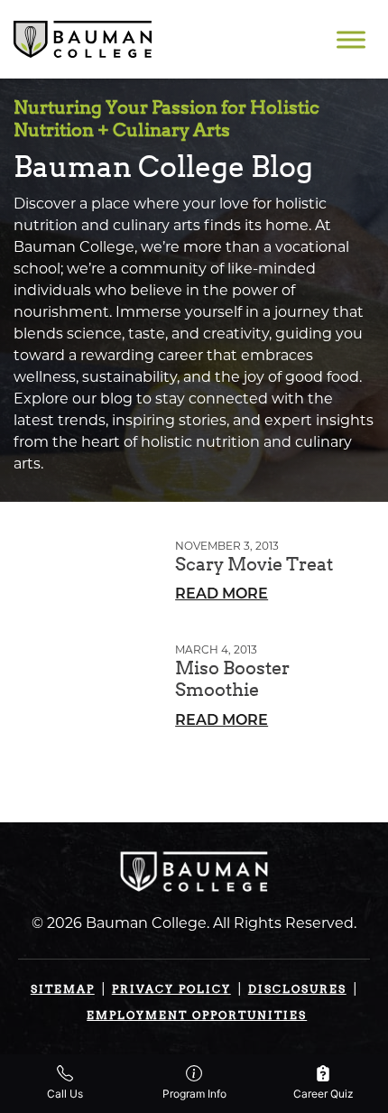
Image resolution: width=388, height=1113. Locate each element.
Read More (221, 595)
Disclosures (297, 989)
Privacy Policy (171, 989)
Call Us (65, 1093)
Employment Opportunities (197, 1015)
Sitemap (63, 989)
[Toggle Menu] (351, 39)
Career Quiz (323, 1093)
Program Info (194, 1093)
